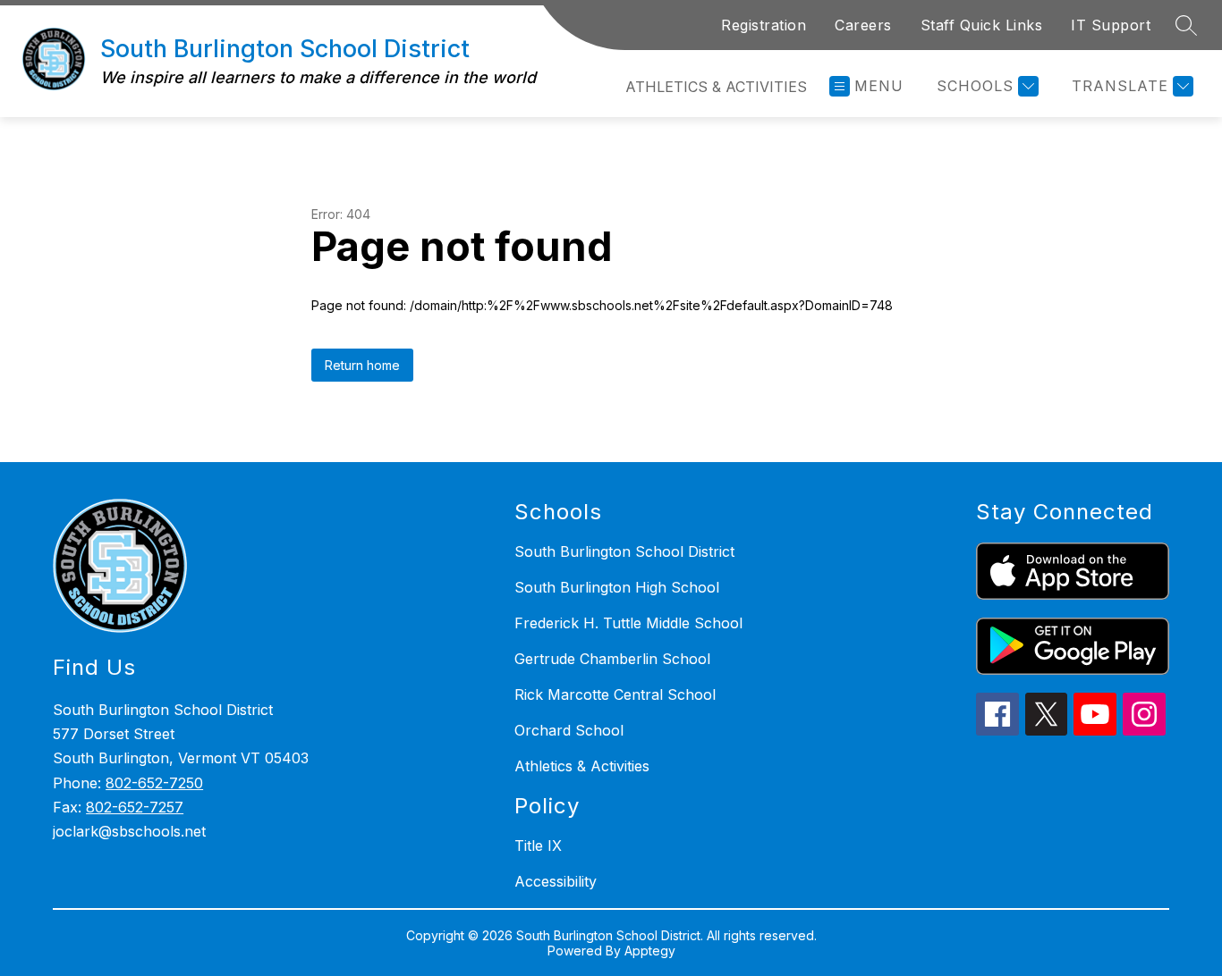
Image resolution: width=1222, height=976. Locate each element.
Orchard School (569, 730)
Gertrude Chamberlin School (612, 659)
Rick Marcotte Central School (615, 694)
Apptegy (649, 950)
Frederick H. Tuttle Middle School (628, 623)
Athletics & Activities (716, 87)
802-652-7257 (134, 807)
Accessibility (555, 881)
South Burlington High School (616, 587)
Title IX (538, 845)
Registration (763, 25)
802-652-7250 (154, 783)
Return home (362, 365)
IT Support (1110, 25)
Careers (863, 25)
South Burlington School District (624, 551)
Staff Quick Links (982, 25)
